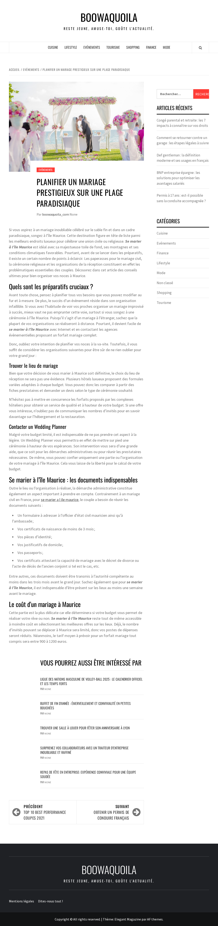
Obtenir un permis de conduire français (111, 812)
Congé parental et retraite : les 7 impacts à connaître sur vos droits (182, 123)
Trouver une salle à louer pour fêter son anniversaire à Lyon (85, 727)
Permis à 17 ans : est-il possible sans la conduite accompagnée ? (181, 198)
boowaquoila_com (56, 214)
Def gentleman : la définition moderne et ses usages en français (183, 158)
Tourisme (113, 47)
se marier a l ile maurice (59, 499)
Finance (151, 47)
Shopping (133, 47)
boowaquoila (109, 17)
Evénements (91, 47)
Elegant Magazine (128, 919)
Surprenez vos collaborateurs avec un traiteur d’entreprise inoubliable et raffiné (84, 750)
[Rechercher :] (175, 94)
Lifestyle (71, 47)
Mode (166, 47)
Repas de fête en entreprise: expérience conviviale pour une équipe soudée (88, 774)
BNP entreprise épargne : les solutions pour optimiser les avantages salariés (178, 178)
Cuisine (53, 47)
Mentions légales (21, 901)
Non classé (165, 283)
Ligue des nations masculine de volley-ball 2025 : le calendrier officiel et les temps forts (91, 681)
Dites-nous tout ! (50, 901)
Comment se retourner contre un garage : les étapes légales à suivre (183, 140)
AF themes (155, 919)
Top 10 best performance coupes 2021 (45, 812)
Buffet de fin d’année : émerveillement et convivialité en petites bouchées (85, 705)
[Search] (200, 47)
